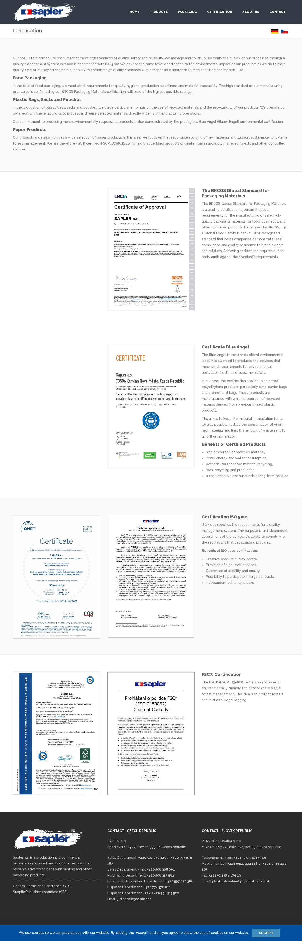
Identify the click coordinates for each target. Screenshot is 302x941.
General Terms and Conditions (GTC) (42, 886)
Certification (219, 11)
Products (158, 11)
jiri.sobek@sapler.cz (134, 899)
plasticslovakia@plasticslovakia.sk (241, 881)
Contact (277, 11)
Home (134, 11)
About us (250, 11)
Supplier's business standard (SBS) (40, 892)
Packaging (187, 11)
